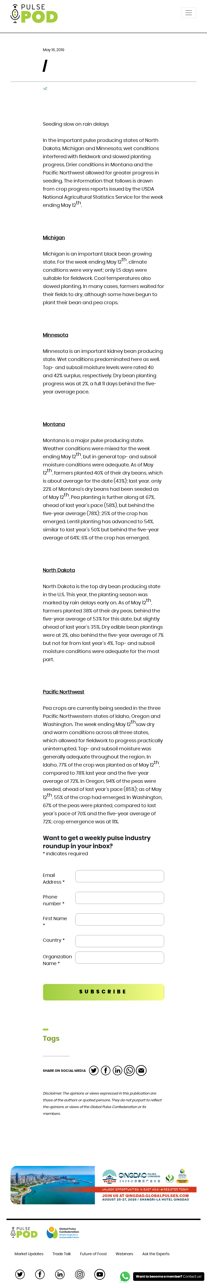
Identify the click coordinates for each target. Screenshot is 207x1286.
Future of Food (93, 1254)
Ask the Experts (156, 1254)
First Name (55, 922)
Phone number (53, 900)
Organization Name (57, 960)
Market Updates (29, 1254)
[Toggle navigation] (188, 12)
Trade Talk (62, 1254)
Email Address (54, 878)
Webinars (124, 1254)
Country (54, 940)
